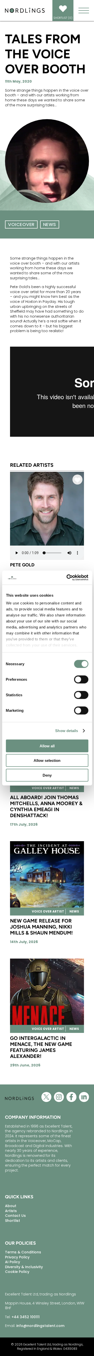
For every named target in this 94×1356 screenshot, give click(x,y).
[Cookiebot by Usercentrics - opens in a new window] (67, 577)
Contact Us (15, 1215)
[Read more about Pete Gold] (47, 545)
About (10, 1205)
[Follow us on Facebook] (71, 1098)
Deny (47, 775)
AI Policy (12, 1261)
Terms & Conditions (23, 1252)
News (49, 224)
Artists (11, 1210)
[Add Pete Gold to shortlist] (77, 480)
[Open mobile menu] (83, 10)
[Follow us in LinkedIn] (84, 1098)
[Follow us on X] (46, 1098)
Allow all (47, 746)
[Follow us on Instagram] (59, 1098)
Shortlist (12, 1220)
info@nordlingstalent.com (40, 1325)
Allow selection (47, 760)
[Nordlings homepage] (19, 1104)
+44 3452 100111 (26, 1316)
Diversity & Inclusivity (24, 1266)
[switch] (81, 679)
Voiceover (21, 224)
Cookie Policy (17, 1271)
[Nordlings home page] (25, 12)
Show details (66, 731)
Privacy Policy (17, 1257)
